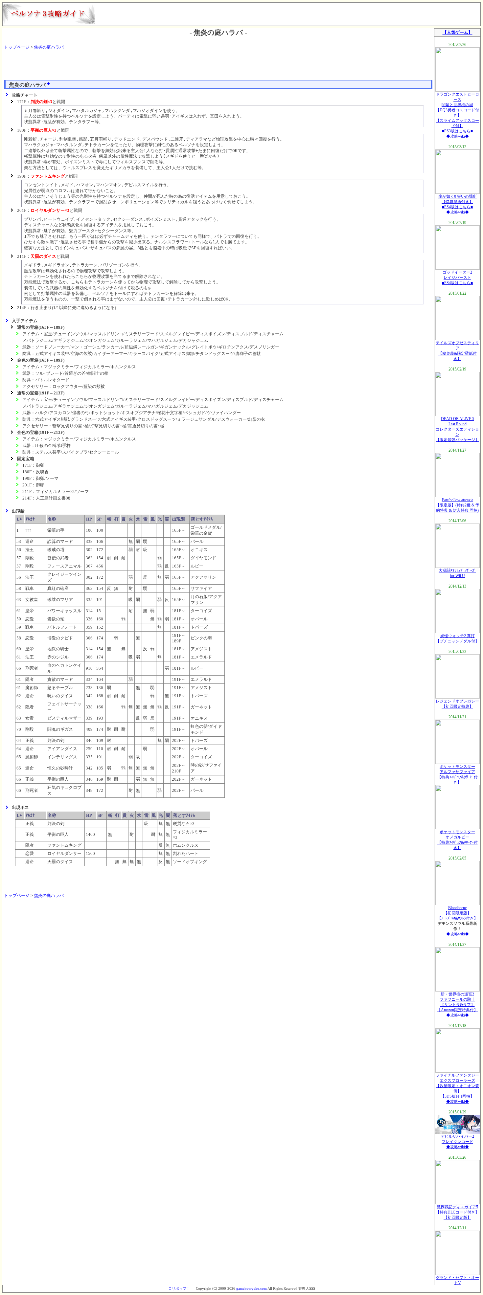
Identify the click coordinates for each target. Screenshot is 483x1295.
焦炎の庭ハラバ (49, 47)
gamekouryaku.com (251, 1288)
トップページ (17, 47)
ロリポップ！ (179, 1288)
